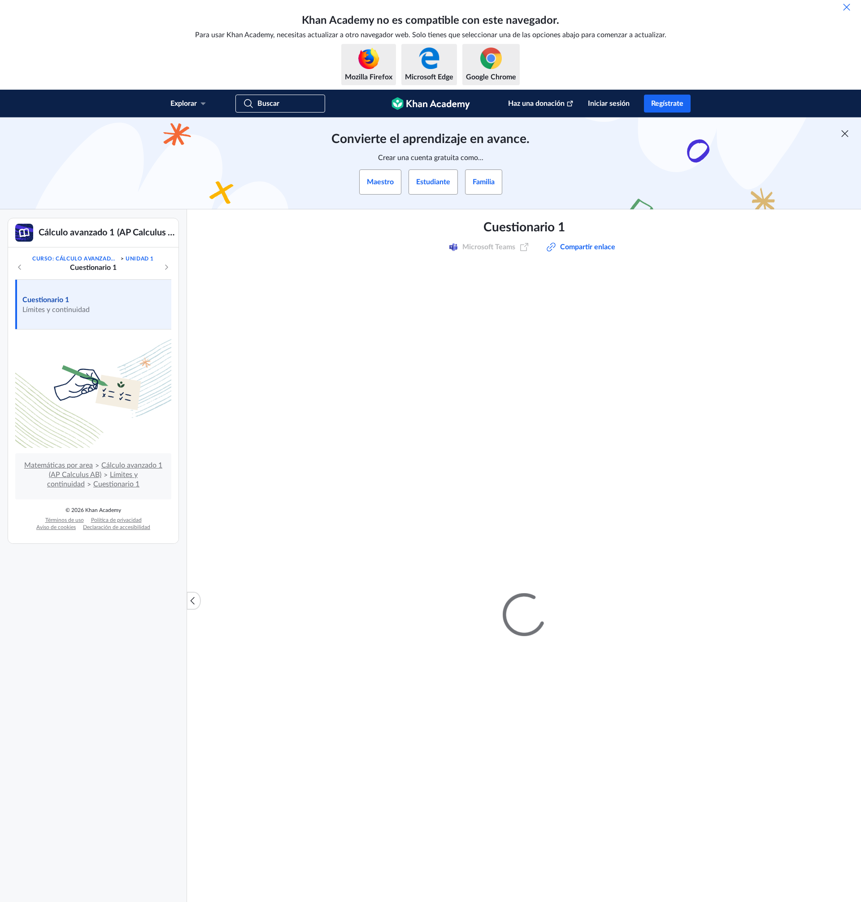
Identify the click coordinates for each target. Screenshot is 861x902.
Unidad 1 (140, 258)
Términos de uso (64, 520)
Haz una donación (536, 103)
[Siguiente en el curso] (166, 267)
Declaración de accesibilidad (116, 527)
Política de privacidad (116, 520)
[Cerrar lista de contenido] (194, 601)
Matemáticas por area (58, 465)
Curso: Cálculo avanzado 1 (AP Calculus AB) (75, 258)
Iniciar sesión (609, 103)
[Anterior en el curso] (19, 267)
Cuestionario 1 (45, 300)
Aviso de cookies (56, 527)
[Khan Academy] (430, 103)
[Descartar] (846, 7)
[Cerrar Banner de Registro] (845, 134)
